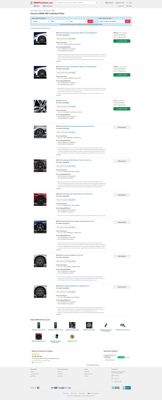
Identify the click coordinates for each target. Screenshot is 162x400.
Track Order (60, 374)
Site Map (86, 376)
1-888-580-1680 (118, 381)
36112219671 (66, 257)
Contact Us (121, 6)
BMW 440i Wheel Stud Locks (123, 329)
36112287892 (66, 196)
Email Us (116, 375)
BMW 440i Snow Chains (89, 329)
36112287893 (66, 288)
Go (90, 21)
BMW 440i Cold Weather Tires (39, 341)
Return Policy (74, 393)
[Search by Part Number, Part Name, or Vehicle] (97, 3)
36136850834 (66, 102)
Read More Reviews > (94, 365)
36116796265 (66, 68)
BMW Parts (36, 6)
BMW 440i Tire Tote (72, 341)
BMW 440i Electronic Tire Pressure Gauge (106, 330)
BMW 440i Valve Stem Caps (72, 329)
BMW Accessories (47, 6)
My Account (60, 371)
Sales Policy (66, 393)
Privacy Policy (82, 393)
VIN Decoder (33, 376)
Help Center (129, 6)
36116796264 (66, 35)
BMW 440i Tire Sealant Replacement (55, 342)
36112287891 (66, 162)
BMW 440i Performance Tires (56, 329)
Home (31, 10)
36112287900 (66, 223)
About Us (32, 371)
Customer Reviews (34, 374)
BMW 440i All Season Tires (38, 329)
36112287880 (66, 128)
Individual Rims (47, 10)
